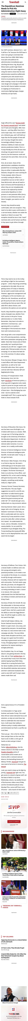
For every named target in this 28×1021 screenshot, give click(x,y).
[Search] (25, 2)
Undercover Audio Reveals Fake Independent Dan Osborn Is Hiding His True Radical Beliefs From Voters (13, 898)
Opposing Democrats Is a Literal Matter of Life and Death (14, 941)
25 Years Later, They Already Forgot (12, 948)
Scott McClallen (5, 877)
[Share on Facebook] (8, 793)
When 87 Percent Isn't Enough (10, 1003)
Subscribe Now (14, 824)
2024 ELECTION (4, 799)
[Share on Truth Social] (5, 793)
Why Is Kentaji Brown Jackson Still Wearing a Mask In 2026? (14, 851)
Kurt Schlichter (5, 14)
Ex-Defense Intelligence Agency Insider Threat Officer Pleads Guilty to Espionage (13, 874)
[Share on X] (2, 793)
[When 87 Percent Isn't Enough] (14, 994)
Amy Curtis (4, 901)
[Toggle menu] (2, 2)
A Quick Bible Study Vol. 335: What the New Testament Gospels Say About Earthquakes (13, 956)
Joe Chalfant (5, 854)
